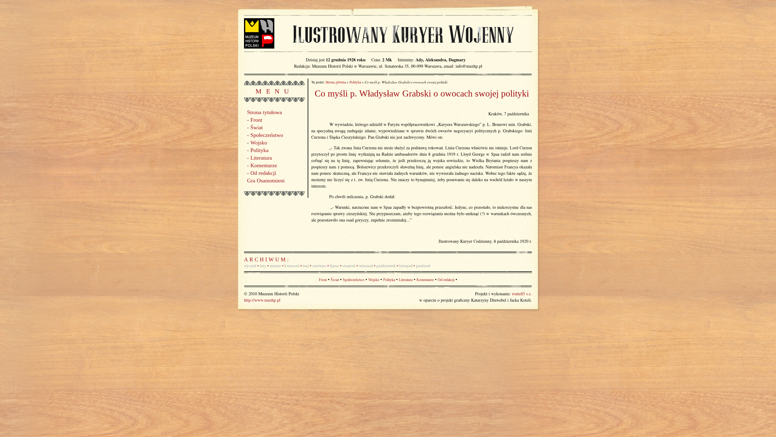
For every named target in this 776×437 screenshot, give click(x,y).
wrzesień (366, 265)
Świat (256, 127)
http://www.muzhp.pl (262, 300)
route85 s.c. (522, 293)
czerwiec (319, 265)
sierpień (349, 265)
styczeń (250, 265)
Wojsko (258, 143)
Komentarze (263, 165)
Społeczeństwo (266, 135)
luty (263, 265)
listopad (406, 265)
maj (306, 265)
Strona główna (336, 82)
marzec (275, 265)
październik (386, 265)
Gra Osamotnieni (266, 181)
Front (256, 120)
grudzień (423, 265)
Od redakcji (263, 173)
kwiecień (292, 265)
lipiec (334, 265)
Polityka (259, 150)
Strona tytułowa (264, 112)
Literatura (261, 158)
